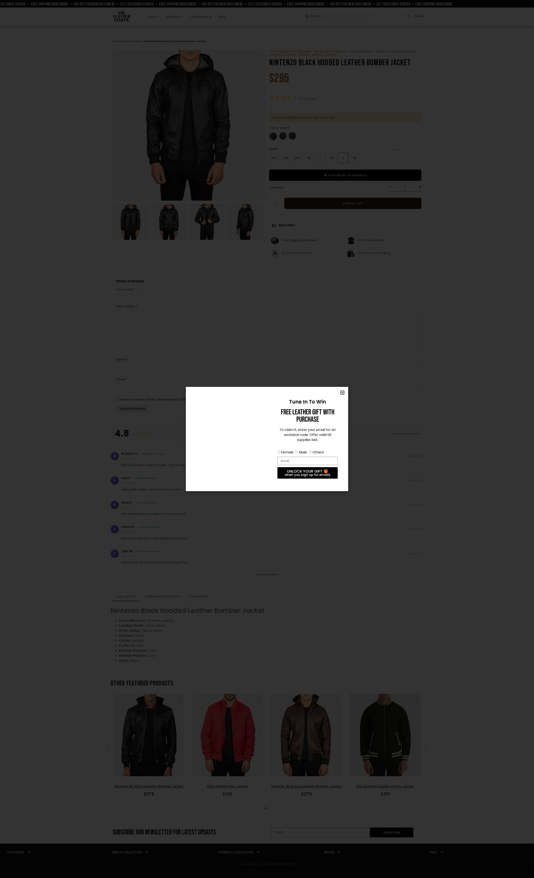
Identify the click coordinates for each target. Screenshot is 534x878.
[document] (267, 439)
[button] (342, 392)
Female (287, 452)
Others (318, 452)
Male (303, 452)
